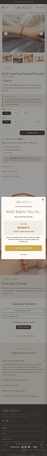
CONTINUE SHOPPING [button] (23, 248)
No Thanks (23, 254)
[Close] (43, 199)
